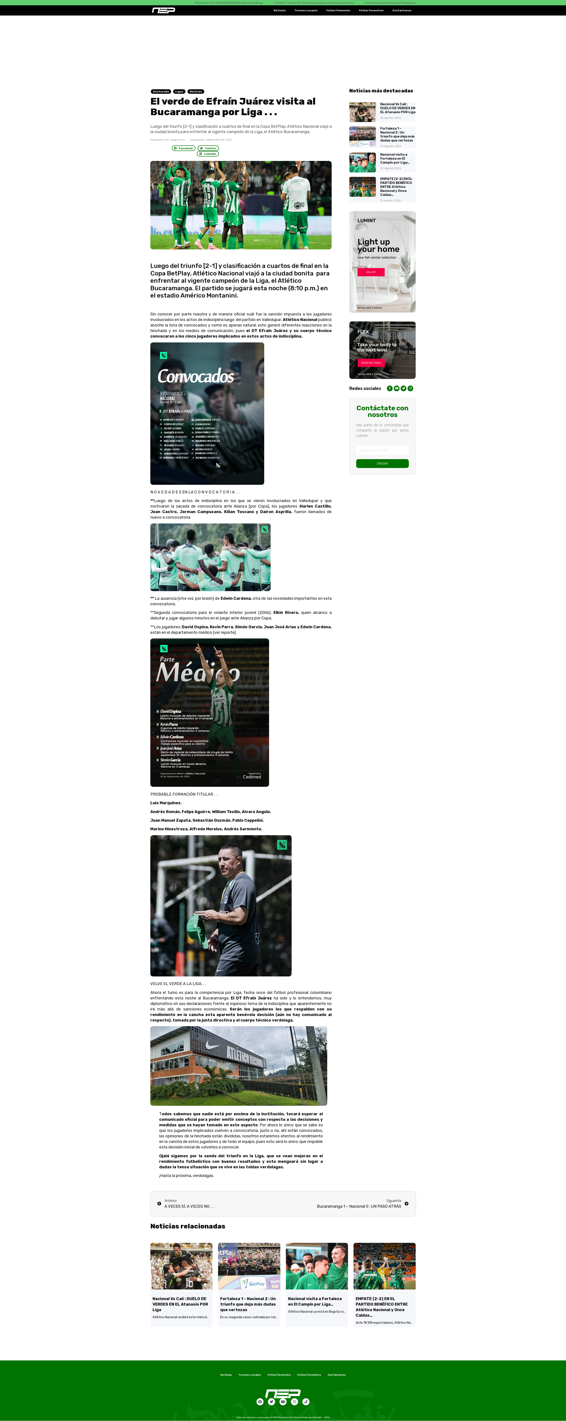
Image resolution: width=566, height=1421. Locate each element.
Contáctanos (401, 10)
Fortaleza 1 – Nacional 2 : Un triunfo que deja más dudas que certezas (397, 134)
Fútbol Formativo (371, 10)
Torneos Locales (305, 10)
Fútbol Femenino (338, 10)
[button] (184, 148)
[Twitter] (271, 1401)
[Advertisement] (283, 49)
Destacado (161, 91)
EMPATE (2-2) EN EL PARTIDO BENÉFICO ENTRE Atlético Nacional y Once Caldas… (396, 187)
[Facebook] (260, 1401)
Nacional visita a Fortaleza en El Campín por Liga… (395, 158)
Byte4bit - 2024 (321, 1417)
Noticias (280, 10)
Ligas (179, 91)
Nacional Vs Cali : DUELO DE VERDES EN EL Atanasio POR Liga (397, 108)
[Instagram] (294, 1401)
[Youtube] (283, 1401)
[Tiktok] (306, 1401)
